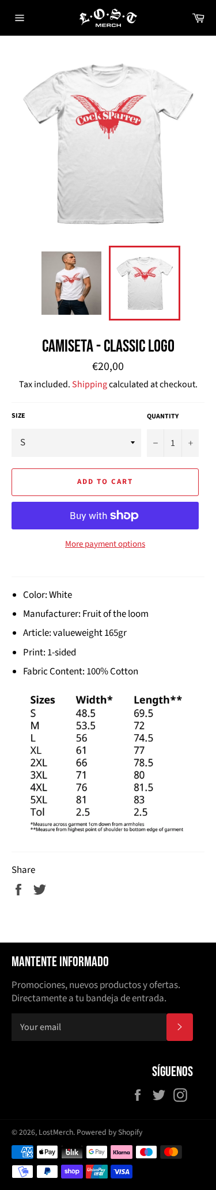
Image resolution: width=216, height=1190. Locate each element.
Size (18, 416)
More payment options (105, 544)
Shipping (89, 384)
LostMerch (56, 1132)
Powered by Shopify (109, 1132)
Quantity (163, 416)
